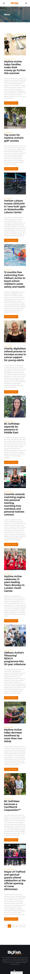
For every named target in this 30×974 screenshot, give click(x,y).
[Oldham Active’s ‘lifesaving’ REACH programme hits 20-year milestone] (15, 635)
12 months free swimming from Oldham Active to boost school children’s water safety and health (14, 279)
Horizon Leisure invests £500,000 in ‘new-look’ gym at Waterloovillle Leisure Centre (15, 206)
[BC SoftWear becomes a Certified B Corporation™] (15, 784)
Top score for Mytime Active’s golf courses (13, 137)
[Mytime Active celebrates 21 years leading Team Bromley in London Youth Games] (15, 559)
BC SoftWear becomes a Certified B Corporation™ (12, 806)
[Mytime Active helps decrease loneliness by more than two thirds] (15, 712)
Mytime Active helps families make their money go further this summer (14, 67)
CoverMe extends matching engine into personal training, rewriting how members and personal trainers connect (14, 504)
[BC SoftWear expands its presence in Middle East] (15, 407)
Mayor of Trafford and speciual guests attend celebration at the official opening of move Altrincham (15, 880)
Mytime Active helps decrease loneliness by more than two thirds (13, 735)
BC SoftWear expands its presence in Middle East (12, 428)
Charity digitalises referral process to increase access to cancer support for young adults (15, 354)
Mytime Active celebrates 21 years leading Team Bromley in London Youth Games (14, 583)
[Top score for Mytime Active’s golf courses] (15, 118)
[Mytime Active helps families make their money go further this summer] (15, 44)
